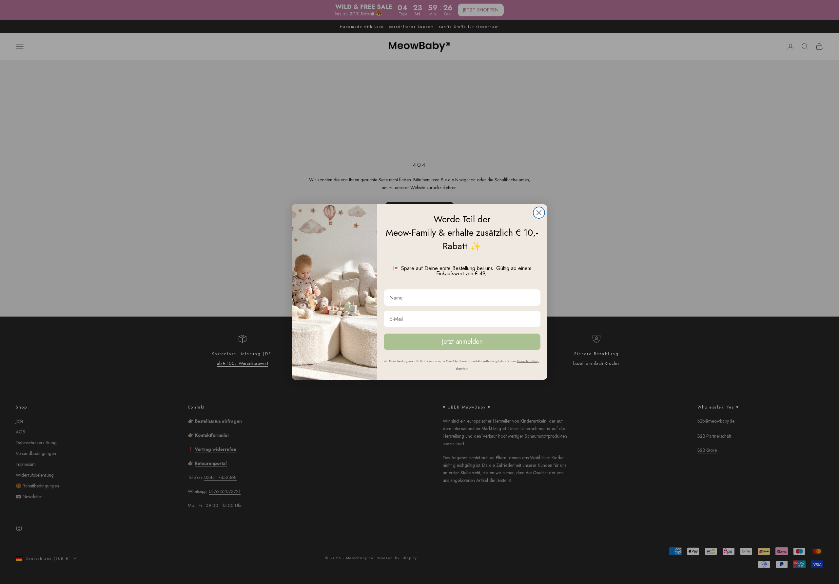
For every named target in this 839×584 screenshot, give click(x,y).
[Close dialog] (539, 212)
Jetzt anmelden (462, 341)
